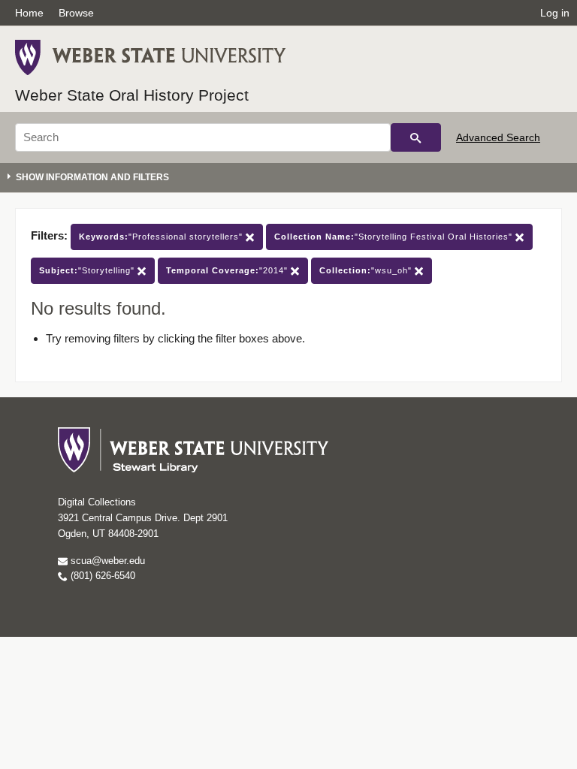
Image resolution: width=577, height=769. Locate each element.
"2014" (228, 270)
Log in (554, 13)
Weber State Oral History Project (132, 95)
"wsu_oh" (367, 270)
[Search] (416, 137)
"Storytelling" (88, 270)
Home (29, 13)
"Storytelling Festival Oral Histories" (394, 236)
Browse (76, 13)
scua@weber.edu (106, 560)
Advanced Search (498, 137)
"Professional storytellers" (162, 236)
